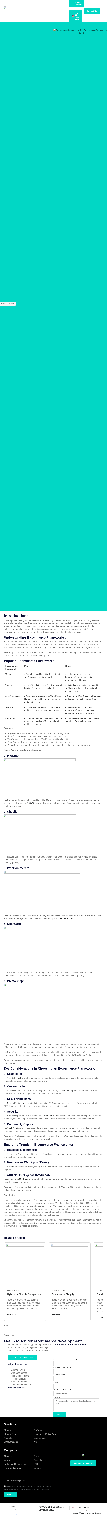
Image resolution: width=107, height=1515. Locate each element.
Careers (37, 1468)
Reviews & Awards (12, 1468)
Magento (8, 1438)
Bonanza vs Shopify (63, 1294)
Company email (59, 1375)
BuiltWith (31, 803)
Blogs (4, 304)
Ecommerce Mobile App (45, 1434)
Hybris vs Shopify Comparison (24, 1294)
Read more (11, 1314)
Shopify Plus (10, 1434)
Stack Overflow (14, 1128)
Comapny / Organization (62, 1367)
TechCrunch (22, 1078)
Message (57, 1397)
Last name (80, 1360)
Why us (7, 1460)
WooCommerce (11, 1442)
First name (57, 1360)
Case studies (40, 1460)
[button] (102, 11)
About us (8, 1456)
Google (10, 1167)
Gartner (20, 1154)
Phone (56, 1382)
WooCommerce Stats (63, 918)
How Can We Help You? (62, 1390)
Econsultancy (67, 1090)
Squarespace (40, 1438)
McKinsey (23, 1179)
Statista (31, 860)
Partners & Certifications (15, 1464)
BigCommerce (40, 1430)
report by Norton (51, 1116)
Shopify (11, 304)
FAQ (36, 1464)
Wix (35, 1442)
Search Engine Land (16, 1103)
